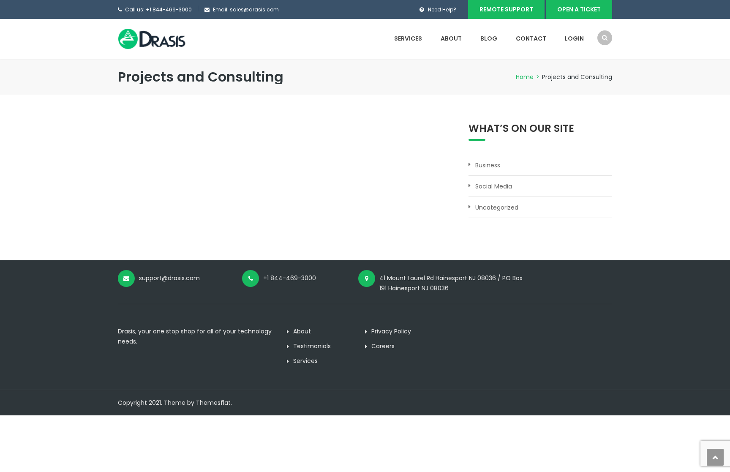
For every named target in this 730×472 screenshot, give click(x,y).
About (451, 38)
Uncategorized (496, 207)
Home (525, 77)
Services (408, 38)
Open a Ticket (579, 9)
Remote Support (506, 9)
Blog (488, 38)
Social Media (493, 186)
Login (574, 38)
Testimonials (312, 346)
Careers (383, 346)
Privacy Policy (391, 331)
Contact (531, 38)
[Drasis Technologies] (155, 38)
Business (487, 165)
